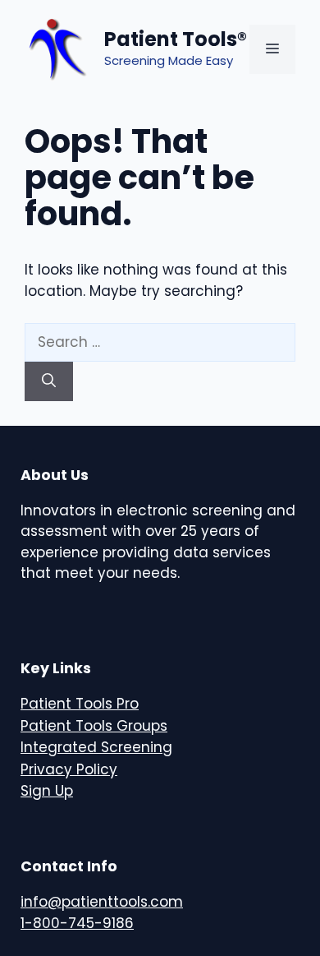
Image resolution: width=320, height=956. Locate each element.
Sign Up (47, 791)
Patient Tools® (175, 39)
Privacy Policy (69, 769)
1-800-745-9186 (77, 923)
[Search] (49, 381)
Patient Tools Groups (94, 726)
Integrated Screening (96, 747)
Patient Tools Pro (80, 704)
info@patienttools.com (102, 902)
